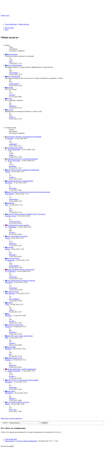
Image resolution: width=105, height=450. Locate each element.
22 (11, 371)
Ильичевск (9, 302)
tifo (10, 354)
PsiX (10, 61)
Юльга (13, 271)
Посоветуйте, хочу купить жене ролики (19, 336)
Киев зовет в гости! (12, 291)
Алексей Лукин (10, 216)
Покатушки (9, 87)
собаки (7, 314)
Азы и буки (9, 109)
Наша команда (10, 441)
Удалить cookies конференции (26, 441)
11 (8, 160)
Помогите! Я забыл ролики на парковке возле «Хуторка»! (25, 214)
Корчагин (11, 260)
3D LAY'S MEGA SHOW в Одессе (17, 402)
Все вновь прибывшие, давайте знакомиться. (20, 369)
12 (8, 149)
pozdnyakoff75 (14, 84)
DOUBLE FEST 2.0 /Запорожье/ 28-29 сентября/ (21, 380)
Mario (14, 227)
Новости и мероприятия (13, 65)
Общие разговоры (11, 54)
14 (13, 149)
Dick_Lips (12, 409)
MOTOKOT (9, 393)
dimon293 (8, 349)
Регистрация (9, 28)
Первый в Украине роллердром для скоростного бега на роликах (27, 192)
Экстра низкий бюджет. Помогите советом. (20, 280)
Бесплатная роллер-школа (14, 148)
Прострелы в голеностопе (14, 325)
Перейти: (5, 423)
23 (13, 371)
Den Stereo (8, 183)
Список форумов (11, 24)
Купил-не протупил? (12, 258)
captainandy (13, 144)
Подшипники (9, 203)
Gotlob (7, 404)
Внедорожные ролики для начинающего (19, 181)
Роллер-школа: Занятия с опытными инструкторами (23, 137)
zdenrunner (8, 382)
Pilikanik (12, 398)
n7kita (7, 304)
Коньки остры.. (10, 391)
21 (8, 371)
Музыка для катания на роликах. (16, 236)
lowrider (11, 95)
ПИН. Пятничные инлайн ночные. (17, 225)
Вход (6, 29)
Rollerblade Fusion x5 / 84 (13, 358)
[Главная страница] (20, 12)
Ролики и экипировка (12, 76)
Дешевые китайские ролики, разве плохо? (19, 269)
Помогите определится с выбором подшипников (22, 170)
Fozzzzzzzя (13, 277)
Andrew (11, 117)
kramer (7, 249)
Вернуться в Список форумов (11, 418)
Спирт (7, 238)
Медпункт (8, 98)
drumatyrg (12, 106)
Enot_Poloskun (10, 293)
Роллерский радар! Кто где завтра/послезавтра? (21, 159)
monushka (12, 166)
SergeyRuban (13, 73)
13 (11, 149)
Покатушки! (9, 247)
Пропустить (5, 15)
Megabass (12, 243)
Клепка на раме (10, 347)
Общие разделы (23, 24)
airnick (11, 155)
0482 (6, 338)
